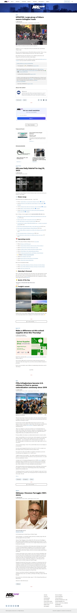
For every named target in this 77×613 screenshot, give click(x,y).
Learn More (31, 369)
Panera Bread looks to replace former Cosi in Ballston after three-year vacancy (30, 235)
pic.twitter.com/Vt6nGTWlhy (28, 63)
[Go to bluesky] (18, 606)
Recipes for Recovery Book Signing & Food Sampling (29, 258)
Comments (43, 201)
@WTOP (35, 70)
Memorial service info (19, 531)
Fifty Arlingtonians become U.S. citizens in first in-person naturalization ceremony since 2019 (31, 385)
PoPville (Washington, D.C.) (60, 601)
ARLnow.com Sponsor (21, 335)
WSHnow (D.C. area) (58, 606)
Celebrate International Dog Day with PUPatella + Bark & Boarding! (32, 252)
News (17, 14)
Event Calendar (46, 599)
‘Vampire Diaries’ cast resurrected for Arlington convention (30, 201)
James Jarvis (19, 389)
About (12, 1)
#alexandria (31, 78)
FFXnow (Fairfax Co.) (59, 598)
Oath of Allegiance (30, 425)
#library (31, 479)
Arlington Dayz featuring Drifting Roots (26, 260)
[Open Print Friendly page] (46, 100)
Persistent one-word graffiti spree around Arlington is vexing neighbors (32, 203)
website (39, 460)
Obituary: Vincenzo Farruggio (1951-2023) (27, 208)
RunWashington (58, 604)
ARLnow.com (19, 21)
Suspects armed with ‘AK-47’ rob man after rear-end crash (26, 219)
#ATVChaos (42, 69)
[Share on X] (41, 100)
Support (47, 1)
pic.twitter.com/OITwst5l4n (23, 71)
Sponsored (18, 328)
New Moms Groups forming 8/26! (28, 254)
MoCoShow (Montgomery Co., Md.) (61, 599)
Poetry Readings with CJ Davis (26, 256)
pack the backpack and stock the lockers (33, 356)
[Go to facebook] (9, 606)
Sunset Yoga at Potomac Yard (25, 268)
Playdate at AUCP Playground (26, 243)
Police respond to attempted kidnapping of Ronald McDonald (27, 228)
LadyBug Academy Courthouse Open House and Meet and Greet (31, 249)
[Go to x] (6, 606)
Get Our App (67, 1)
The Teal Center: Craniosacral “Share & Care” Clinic (29, 247)
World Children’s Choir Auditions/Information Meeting (30, 251)
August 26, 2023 (36, 65)
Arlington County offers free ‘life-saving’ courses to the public (31, 206)
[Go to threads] (16, 606)
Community (24, 1)
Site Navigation (46, 606)
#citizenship (19, 479)
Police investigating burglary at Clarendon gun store (25, 233)
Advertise (17, 1)
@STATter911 (19, 70)
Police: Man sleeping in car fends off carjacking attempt (26, 221)
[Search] (72, 1)
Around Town (18, 165)
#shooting (35, 80)
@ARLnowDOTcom (20, 63)
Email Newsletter (47, 598)
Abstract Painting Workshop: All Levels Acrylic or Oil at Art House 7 (32, 245)
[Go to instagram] (11, 606)
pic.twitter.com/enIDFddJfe (21, 81)
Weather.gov (28, 277)
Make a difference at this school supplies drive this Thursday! (30, 332)
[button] (44, 414)
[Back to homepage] (6, 1)
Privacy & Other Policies (48, 601)
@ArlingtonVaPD (31, 70)
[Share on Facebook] (38, 100)
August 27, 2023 (30, 83)
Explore (29, 1)
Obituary (17, 490)
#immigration (25, 479)
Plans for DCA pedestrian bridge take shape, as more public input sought (29, 226)
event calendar (36, 241)
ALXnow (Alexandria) (59, 596)
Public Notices (40, 1)
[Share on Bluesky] (43, 100)
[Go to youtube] (13, 606)
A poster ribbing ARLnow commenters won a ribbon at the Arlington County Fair (30, 230)
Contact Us (46, 596)
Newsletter (35, 1)
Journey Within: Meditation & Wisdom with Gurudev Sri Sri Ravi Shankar (32, 264)
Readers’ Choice (46, 604)
